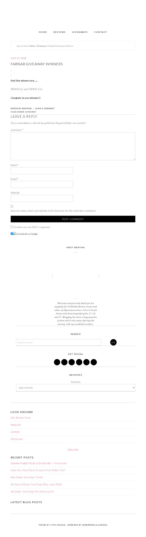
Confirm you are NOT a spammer (31, 227)
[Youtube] (94, 364)
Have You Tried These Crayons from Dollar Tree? (38, 470)
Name (15, 165)
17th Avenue (58, 525)
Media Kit (16, 424)
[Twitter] (64, 364)
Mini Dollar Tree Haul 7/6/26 (27, 477)
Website (15, 192)
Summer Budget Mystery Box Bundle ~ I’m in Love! (38, 463)
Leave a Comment (44, 108)
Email (14, 178)
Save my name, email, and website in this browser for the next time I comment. (53, 210)
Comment (17, 129)
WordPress (89, 525)
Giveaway (30, 112)
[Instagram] (79, 364)
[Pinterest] (72, 364)
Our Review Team (20, 417)
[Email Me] (86, 364)
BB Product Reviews (73, 13)
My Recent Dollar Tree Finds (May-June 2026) (36, 484)
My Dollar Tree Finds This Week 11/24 (32, 491)
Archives (76, 381)
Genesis (102, 525)
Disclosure (17, 438)
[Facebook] (57, 364)
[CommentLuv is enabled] (25, 233)
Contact (15, 431)
